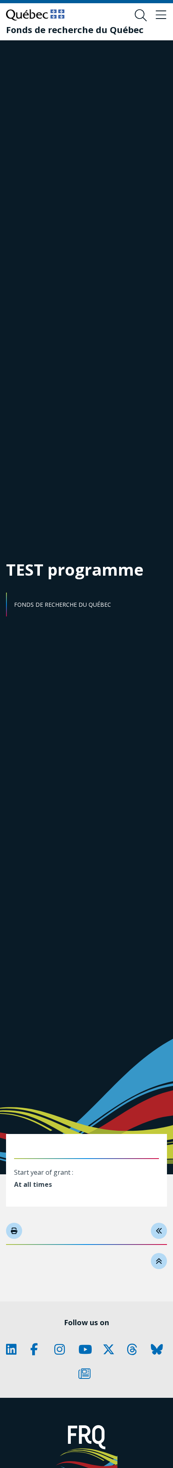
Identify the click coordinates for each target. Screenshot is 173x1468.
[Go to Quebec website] (35, 15)
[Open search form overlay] (141, 15)
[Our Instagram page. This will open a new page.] (62, 1349)
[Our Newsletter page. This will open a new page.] (86, 1374)
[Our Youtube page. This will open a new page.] (86, 1349)
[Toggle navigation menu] (161, 15)
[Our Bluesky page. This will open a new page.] (159, 1349)
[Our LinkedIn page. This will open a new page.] (14, 1349)
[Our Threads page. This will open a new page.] (135, 1349)
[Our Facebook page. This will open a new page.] (38, 1349)
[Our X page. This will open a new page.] (111, 1349)
